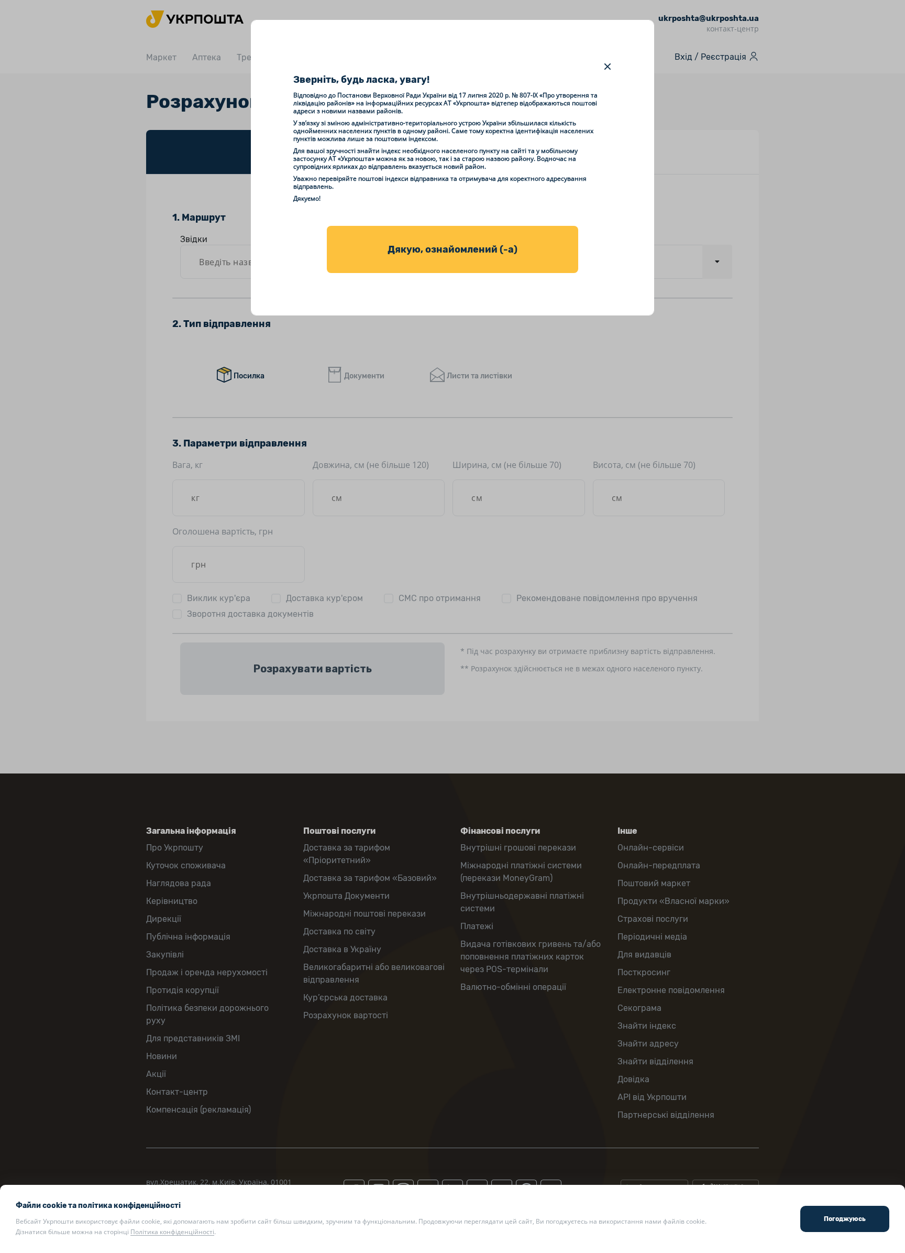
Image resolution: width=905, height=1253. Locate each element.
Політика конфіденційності (172, 1231)
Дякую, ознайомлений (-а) (452, 249)
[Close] (607, 66)
